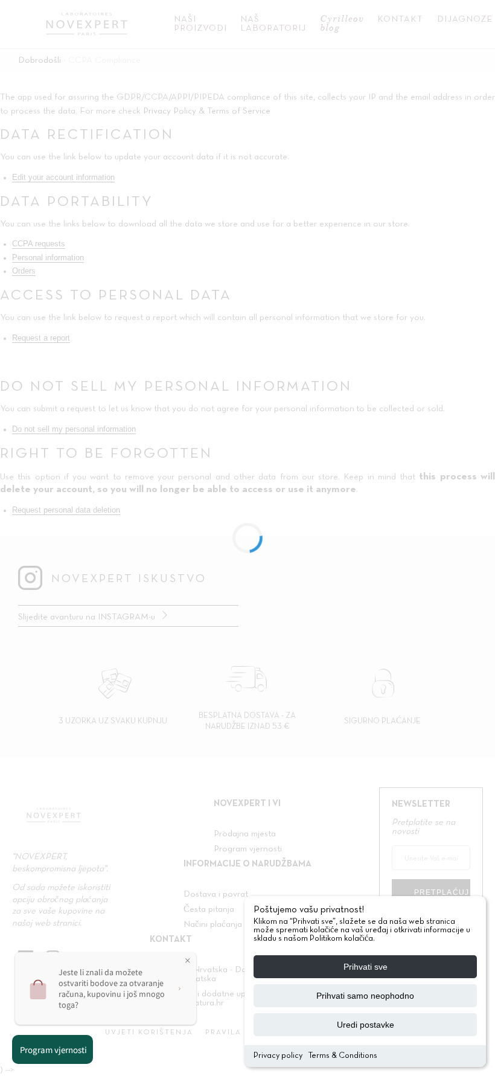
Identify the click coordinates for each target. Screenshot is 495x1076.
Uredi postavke (365, 1025)
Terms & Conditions (342, 1056)
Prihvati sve (365, 967)
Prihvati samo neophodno (365, 996)
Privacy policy (278, 1056)
